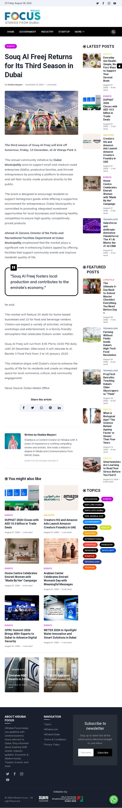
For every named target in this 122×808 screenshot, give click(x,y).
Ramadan (107, 544)
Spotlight (108, 550)
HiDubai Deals (52, 734)
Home (10, 31)
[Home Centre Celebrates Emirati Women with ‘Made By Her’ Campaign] (22, 551)
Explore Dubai (93, 504)
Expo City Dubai (94, 510)
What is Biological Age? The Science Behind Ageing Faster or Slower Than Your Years (109, 428)
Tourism (90, 567)
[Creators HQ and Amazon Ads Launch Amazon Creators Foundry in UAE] (61, 497)
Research (90, 550)
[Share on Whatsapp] (41, 408)
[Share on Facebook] (23, 408)
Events (11, 46)
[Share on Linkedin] (59, 408)
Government (27, 31)
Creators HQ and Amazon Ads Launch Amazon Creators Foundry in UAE (60, 523)
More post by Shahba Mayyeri (40, 461)
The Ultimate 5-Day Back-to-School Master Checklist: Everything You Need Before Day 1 (110, 298)
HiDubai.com (51, 729)
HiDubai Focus (20, 797)
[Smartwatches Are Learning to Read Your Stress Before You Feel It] (93, 470)
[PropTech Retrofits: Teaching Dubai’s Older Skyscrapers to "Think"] (93, 386)
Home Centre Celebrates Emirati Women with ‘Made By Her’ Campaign (21, 576)
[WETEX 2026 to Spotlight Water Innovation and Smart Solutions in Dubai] (61, 608)
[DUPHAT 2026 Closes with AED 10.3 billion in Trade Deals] (22, 497)
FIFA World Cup (94, 516)
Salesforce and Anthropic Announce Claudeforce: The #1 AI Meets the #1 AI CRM (111, 234)
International (93, 539)
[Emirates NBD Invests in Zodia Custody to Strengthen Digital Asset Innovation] (22, 674)
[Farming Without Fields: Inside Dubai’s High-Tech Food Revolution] (93, 346)
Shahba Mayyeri (14, 84)
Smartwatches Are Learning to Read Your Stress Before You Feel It (112, 468)
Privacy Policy (52, 744)
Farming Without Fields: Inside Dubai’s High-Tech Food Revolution (109, 344)
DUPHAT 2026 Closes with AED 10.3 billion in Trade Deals (22, 523)
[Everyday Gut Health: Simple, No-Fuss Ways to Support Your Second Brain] (93, 72)
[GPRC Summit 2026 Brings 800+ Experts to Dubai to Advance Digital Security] (22, 608)
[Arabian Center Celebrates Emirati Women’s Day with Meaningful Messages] (61, 551)
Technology (110, 219)
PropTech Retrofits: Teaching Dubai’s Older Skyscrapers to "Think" (111, 384)
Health (107, 54)
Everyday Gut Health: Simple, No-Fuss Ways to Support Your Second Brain (110, 69)
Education (91, 499)
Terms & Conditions (55, 739)
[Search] (113, 32)
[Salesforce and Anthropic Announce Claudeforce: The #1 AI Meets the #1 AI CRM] (93, 237)
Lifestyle (108, 280)
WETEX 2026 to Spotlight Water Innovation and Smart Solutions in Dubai (60, 633)
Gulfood (90, 527)
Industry (47, 31)
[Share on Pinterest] (50, 408)
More (78, 31)
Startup (64, 31)
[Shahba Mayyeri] (13, 448)
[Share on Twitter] (32, 408)
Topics (47, 724)
